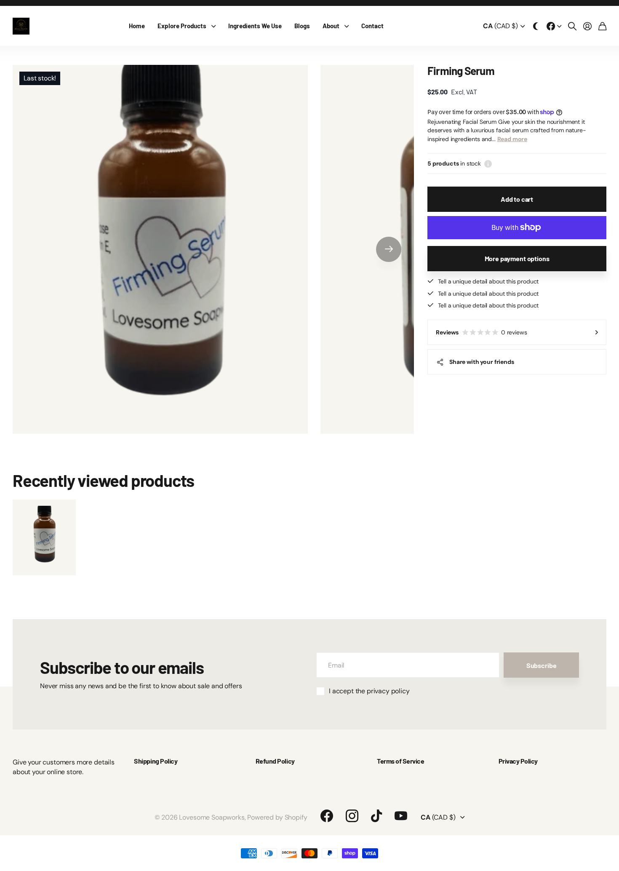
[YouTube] (401, 816)
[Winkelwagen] (602, 26)
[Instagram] (352, 816)
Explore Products (181, 25)
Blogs (302, 25)
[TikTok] (376, 816)
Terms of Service (400, 761)
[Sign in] (587, 26)
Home (137, 25)
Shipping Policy (155, 761)
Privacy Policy (518, 761)
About (331, 25)
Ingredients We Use (255, 25)
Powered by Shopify (277, 817)
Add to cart (517, 199)
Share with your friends (481, 362)
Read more (512, 139)
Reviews (481, 332)
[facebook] (326, 816)
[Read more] (554, 26)
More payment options (517, 258)
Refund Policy (275, 761)
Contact (372, 25)
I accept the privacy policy (369, 691)
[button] (388, 249)
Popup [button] (488, 163)
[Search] (572, 26)
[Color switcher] (535, 26)
